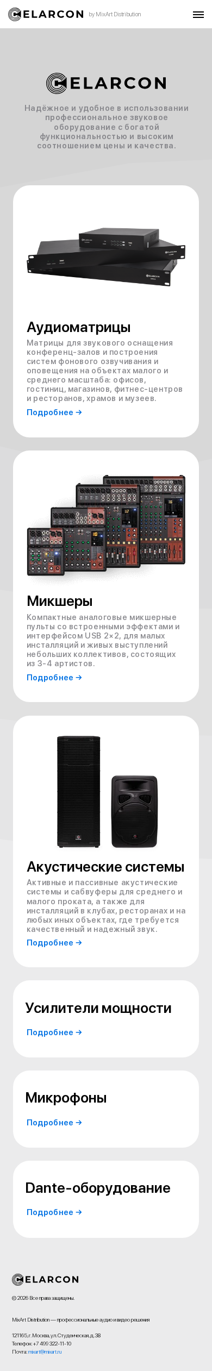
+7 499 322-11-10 (52, 1344)
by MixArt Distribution (115, 14)
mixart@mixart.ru (44, 1352)
